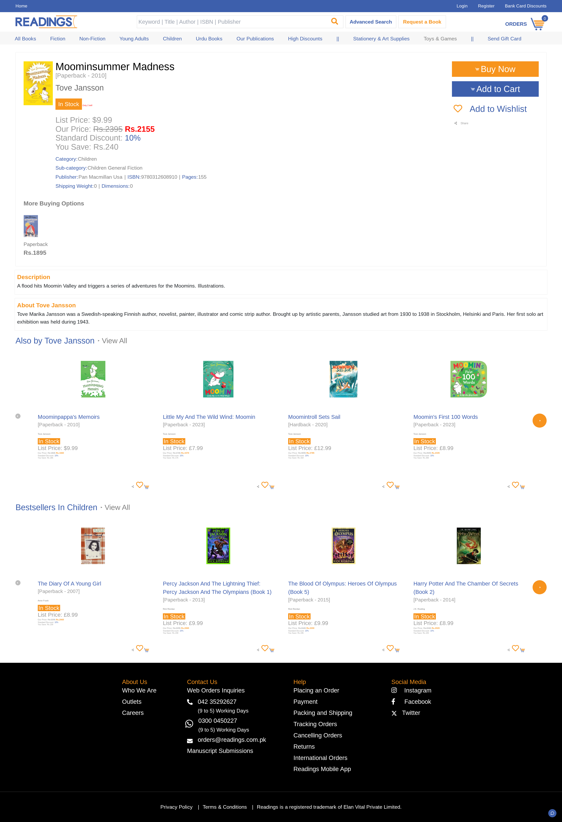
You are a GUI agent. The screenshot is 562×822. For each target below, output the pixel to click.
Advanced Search (371, 22)
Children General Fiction (115, 168)
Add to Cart (498, 89)
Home (21, 6)
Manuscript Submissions (220, 750)
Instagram (416, 690)
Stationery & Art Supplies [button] (381, 39)
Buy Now (498, 69)
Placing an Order (316, 690)
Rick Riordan (169, 609)
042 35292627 (217, 701)
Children (87, 159)
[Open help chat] (552, 813)
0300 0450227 (217, 720)
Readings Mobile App (322, 769)
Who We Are (139, 690)
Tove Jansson (79, 88)
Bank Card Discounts (525, 6)
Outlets (132, 701)
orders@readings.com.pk (232, 739)
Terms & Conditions (225, 807)
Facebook (415, 701)
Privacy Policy (176, 807)
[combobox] (231, 22)
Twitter (409, 712)
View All (114, 340)
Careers (133, 712)
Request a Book (422, 22)
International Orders (320, 757)
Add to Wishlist (497, 109)
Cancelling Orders (317, 735)
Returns (304, 746)
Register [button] (486, 6)
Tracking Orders (315, 724)
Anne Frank (43, 600)
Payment (305, 701)
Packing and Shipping (322, 712)
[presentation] (17, 416)
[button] (138, 485)
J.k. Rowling (419, 609)
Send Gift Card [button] (504, 39)
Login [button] (462, 6)
